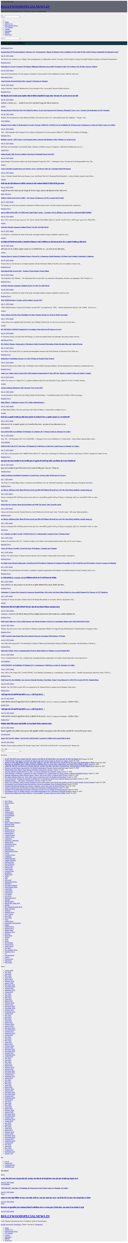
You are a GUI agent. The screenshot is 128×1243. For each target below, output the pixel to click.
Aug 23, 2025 (5, 640)
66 (6, 749)
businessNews (9, 833)
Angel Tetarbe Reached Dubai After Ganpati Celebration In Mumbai (24, 81)
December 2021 (10, 1071)
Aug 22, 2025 (5, 654)
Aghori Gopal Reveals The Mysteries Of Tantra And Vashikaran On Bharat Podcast (31, 788)
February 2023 (9, 1046)
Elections (8, 848)
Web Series (8, 962)
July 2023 (8, 1037)
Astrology (8, 817)
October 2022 (9, 1053)
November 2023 (10, 1030)
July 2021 (8, 1080)
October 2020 (9, 1096)
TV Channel (9, 27)
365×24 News (9, 803)
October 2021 (9, 1074)
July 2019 (8, 1123)
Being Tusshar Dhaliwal (12, 822)
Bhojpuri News (9, 826)
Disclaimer (8, 31)
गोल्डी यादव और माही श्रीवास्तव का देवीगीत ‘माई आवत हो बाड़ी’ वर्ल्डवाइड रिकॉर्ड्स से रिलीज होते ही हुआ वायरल (32, 183)
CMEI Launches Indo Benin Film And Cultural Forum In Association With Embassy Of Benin (33, 636)
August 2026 (9, 970)
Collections (8, 839)
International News (7, 48)
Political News (9, 926)
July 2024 (8, 1015)
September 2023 (10, 1033)
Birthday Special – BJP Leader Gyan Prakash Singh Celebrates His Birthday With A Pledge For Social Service (38, 139)
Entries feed (8, 1163)
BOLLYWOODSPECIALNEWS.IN (25, 6)
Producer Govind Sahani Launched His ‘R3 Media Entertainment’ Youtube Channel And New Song (36, 768)
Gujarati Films (9, 871)
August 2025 (9, 992)
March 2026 (8, 979)
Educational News (10, 844)
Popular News (9, 928)
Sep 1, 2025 (4, 596)
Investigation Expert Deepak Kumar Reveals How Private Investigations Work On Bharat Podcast (36, 784)
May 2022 (8, 1062)
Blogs (6, 828)
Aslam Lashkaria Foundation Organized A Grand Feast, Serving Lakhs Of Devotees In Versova (33, 475)
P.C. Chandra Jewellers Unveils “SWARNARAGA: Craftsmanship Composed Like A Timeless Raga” (35, 534)
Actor (6, 805)
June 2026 (8, 974)
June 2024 (8, 1017)
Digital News (5, 690)
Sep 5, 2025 (4, 494)
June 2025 (8, 995)
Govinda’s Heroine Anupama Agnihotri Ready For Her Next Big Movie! (25, 286)
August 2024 (9, 1013)
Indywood (8, 880)
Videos (7, 957)
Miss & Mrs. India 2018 (12, 903)
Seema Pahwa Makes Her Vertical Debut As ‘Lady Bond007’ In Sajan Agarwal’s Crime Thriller (35, 793)
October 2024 (9, 1010)
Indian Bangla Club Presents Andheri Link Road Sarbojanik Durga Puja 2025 (27, 154)
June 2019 (8, 1125)
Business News (9, 831)
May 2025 (8, 997)
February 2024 (9, 1024)
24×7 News (8, 801)
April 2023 (8, 1042)
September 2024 (10, 1012)
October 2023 (9, 1031)
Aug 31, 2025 (5, 611)
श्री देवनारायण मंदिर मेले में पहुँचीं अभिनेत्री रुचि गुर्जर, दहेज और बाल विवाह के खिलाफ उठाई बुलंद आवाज (30, 607)
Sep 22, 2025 (5, 173)
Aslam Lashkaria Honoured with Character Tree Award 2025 (22, 388)
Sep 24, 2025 (5, 143)
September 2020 (10, 1098)
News (6, 919)
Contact (7, 29)
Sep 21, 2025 (5, 202)
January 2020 (9, 1112)
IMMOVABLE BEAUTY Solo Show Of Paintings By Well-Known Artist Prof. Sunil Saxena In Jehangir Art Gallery (40, 446)
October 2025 (9, 988)
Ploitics (7, 925)
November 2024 (10, 1008)
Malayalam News (10, 898)
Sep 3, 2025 (4, 567)
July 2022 (8, 1058)
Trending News (6, 471)
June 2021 (8, 1082)
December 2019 (10, 1114)
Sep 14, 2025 (5, 362)
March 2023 (8, 1044)
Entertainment (9, 849)
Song (6, 939)
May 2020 (8, 1105)
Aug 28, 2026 (5, 1182)
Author (7, 819)
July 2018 (8, 1144)
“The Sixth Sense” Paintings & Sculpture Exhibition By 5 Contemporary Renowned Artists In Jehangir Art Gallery (41, 779)
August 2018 (9, 1143)
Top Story (8, 948)
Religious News (10, 932)
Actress (3, 106)
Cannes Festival (10, 835)
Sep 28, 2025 (5, 70)
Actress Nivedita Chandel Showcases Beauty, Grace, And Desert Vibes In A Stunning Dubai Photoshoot (36, 169)
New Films (8, 918)
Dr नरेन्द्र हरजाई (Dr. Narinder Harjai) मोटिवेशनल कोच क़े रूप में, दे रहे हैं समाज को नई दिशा (28, 577)
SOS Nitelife (9, 943)
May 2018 (8, 1148)
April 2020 (8, 1107)
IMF (6, 878)
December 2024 (10, 1006)
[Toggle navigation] (1, 15)
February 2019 (9, 1132)
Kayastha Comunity (11, 885)
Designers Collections (12, 840)
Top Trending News (11, 950)
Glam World (9, 869)
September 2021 (10, 1076)
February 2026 (9, 981)
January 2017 (9, 1153)
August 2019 (9, 1121)
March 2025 (8, 1001)
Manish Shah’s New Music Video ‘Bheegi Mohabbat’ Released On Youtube (29, 770)
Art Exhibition (5, 121)
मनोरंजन (7, 33)
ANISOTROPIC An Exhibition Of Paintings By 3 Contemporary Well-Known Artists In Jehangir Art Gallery (38, 665)
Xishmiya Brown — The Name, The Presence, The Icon (23, 780)
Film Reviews (9, 866)
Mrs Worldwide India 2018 (13, 907)
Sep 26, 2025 (5, 100)
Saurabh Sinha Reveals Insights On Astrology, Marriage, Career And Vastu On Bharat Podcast (34, 786)
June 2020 (8, 1103)
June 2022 (8, 1060)
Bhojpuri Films (9, 824)
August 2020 (9, 1099)
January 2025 (9, 1004)
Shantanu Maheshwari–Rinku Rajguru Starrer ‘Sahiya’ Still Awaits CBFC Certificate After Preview (36, 775)
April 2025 (8, 999)
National (7, 910)
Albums (3, 179)
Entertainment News (11, 26)
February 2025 (9, 1003)
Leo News (8, 896)
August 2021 (9, 1078)
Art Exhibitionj (9, 815)
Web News (4, 501)
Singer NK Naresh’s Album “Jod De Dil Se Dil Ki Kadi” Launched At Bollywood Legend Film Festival (35, 738)
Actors (7, 806)
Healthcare (8, 873)
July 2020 (8, 1101)
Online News (9, 921)
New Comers (9, 914)
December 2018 (10, 1135)
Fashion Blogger (10, 858)
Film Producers (9, 864)
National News (5, 647)
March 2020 (8, 1108)
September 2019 (10, 1119)
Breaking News (6, 62)
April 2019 (8, 1128)
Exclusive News (10, 855)
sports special (9, 946)
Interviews (8, 883)
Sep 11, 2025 (5, 421)
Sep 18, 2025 (5, 260)
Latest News (5, 150)
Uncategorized (5, 734)
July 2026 (8, 972)
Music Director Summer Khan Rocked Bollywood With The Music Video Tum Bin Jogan (31, 504)
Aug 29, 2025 (5, 625)
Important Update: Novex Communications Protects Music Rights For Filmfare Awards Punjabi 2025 (35, 651)
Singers (7, 937)
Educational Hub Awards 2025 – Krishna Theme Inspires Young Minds (25, 271)
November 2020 (10, 1094)
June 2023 (8, 1039)
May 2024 (8, 1019)
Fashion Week (9, 862)
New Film (8, 916)
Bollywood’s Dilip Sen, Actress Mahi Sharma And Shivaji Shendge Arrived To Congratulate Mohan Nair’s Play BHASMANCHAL (45, 621)
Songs (7, 941)
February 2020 (9, 1110)
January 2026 (9, 983)
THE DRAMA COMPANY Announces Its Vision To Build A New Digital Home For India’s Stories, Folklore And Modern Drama (46, 773)
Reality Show (9, 930)
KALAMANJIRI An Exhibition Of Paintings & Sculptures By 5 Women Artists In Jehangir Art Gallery (36, 432)
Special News (9, 944)
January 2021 (9, 1091)
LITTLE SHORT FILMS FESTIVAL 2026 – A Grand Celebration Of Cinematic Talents (33, 771)
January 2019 (9, 1134)
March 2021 (8, 1087)
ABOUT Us (9, 24)
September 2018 (10, 1141)
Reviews (7, 934)
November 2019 (10, 1116)
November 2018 (10, 1137)
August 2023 (9, 1035)
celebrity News (9, 837)
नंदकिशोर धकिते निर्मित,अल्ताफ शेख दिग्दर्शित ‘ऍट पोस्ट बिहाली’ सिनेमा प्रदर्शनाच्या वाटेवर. (26, 723)
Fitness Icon (8, 867)
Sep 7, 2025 (4, 479)
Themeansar (38, 1224)
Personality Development (13, 923)
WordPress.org (9, 1167)
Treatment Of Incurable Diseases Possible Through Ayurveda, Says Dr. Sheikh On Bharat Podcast (36, 789)
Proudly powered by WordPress (11, 1224)
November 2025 (10, 986)
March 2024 (8, 1022)
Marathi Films (9, 901)
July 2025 (8, 994)
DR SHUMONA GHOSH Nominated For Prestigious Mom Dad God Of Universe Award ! (31, 329)
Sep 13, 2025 (5, 406)
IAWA (7, 876)
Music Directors (6, 194)
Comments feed (10, 1165)
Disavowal (8, 34)
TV (6, 953)
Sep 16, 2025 (5, 333)
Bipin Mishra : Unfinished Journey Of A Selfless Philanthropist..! (23, 402)
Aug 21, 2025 (5, 669)
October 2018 (9, 1139)
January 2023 (9, 1047)
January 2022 (9, 1069)
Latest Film (8, 889)
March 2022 (8, 1065)
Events (7, 853)
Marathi (7, 900)
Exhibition (8, 857)
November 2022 (10, 1051)
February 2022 (9, 1067)
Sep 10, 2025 (5, 465)
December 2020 (10, 1092)
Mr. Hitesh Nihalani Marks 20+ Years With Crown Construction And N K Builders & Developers (35, 777)
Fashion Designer (10, 860)
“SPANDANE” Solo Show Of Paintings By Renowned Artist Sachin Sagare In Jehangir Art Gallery (36, 761)
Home (7, 22)
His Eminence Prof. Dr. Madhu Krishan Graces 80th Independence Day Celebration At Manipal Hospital (38, 791)
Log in (7, 1161)
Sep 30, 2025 (5, 56)
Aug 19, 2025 (5, 698)
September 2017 (10, 1152)
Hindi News (8, 874)
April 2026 (8, 978)
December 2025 (10, 985)
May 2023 (8, 1040)
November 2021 (10, 1073)
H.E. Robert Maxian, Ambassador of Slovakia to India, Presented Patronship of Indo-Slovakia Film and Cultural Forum (41, 344)
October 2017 (9, 1150)
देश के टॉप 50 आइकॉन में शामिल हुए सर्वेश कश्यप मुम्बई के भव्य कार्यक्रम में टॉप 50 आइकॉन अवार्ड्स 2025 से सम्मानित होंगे (35, 417)
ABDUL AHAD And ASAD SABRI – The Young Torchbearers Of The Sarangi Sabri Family (32, 198)
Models (7, 905)
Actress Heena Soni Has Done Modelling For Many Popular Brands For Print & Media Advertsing (34, 315)
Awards (3, 238)
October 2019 (9, 1117)
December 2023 (10, 1028)
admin (12, 56)
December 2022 (10, 1049)
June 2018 (8, 1146)
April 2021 (8, 1085)
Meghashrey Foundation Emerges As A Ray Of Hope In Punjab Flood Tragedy (27, 358)
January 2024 (9, 1026)
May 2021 (8, 1083)
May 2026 (8, 976)
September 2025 (10, 990)
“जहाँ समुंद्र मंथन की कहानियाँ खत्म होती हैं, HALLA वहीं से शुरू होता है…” (23, 694)
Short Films (8, 935)
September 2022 (10, 1055)
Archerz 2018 (9, 812)
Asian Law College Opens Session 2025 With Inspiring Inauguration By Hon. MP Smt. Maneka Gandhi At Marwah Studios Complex (46, 373)
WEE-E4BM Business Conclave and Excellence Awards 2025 (21, 300)
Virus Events (9, 959)
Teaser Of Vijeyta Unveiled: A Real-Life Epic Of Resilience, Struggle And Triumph (29, 548)
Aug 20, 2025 (5, 684)
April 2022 (8, 1064)
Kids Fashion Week (11, 887)
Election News (9, 846)
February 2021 (9, 1089)
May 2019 (8, 1126)
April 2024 (8, 1021)
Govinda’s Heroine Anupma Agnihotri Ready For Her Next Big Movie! (25, 227)
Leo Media (8, 894)
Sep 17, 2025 (5, 304)
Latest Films (8, 891)
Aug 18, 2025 (5, 742)
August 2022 (9, 1056)
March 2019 (8, 1130)
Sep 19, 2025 (5, 216)
